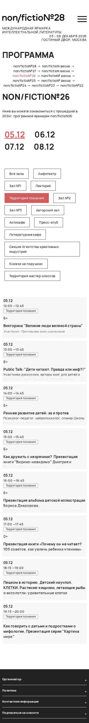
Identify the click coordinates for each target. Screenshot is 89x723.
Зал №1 (15, 186)
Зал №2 (64, 198)
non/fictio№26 (24, 76)
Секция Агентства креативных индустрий (34, 249)
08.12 (44, 146)
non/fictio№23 (43, 85)
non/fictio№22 (71, 85)
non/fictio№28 (24, 66)
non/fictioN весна (56, 66)
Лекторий (43, 186)
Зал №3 (15, 210)
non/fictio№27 (24, 71)
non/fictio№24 (14, 85)
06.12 (44, 134)
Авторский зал (47, 210)
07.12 (14, 146)
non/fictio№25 (24, 80)
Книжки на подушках (26, 264)
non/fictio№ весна (56, 76)
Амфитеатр (47, 173)
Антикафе (17, 222)
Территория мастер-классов (32, 276)
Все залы (16, 173)
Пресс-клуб (48, 222)
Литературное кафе (25, 234)
